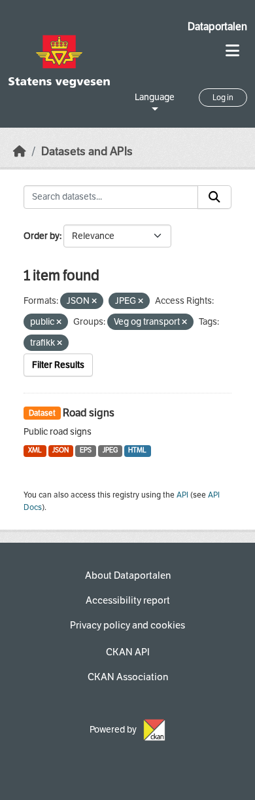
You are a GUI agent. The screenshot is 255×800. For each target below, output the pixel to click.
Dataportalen (217, 26)
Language (155, 97)
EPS (86, 450)
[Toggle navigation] (232, 51)
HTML (137, 450)
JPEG (110, 450)
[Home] (19, 151)
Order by (42, 236)
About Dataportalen (128, 575)
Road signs (88, 413)
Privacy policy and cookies (127, 625)
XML (35, 450)
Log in (222, 97)
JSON (60, 450)
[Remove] (94, 301)
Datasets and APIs (87, 151)
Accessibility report (128, 600)
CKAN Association (128, 677)
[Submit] (214, 197)
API (182, 495)
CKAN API (128, 652)
